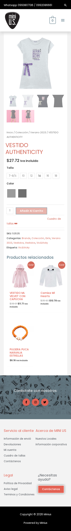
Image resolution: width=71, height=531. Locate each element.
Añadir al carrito (31, 211)
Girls (48, 238)
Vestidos (18, 242)
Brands (26, 238)
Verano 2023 (38, 132)
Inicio (10, 132)
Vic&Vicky (42, 242)
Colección (21, 132)
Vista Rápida (20, 286)
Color (10, 183)
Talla (10, 168)
